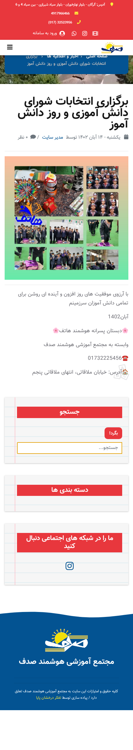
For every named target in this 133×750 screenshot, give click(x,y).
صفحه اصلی (96, 56)
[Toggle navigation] (10, 47)
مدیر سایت (52, 137)
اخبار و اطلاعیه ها (62, 56)
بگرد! (113, 433)
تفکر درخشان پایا (48, 698)
